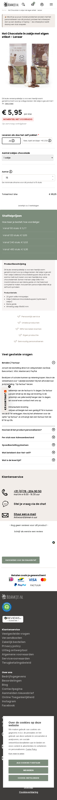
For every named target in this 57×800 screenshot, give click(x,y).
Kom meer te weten (16, 754)
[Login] (42, 4)
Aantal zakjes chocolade (16, 153)
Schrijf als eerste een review (28, 531)
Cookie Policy (31, 749)
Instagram (9, 701)
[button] (28, 531)
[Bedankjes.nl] (11, 4)
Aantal (7, 171)
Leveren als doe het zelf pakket (19, 135)
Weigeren (28, 770)
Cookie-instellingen (28, 778)
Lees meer (9, 103)
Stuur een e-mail (25, 514)
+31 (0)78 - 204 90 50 (28, 491)
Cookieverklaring (28, 792)
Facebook (8, 705)
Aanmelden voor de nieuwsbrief (20, 560)
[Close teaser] (9, 386)
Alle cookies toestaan (28, 763)
